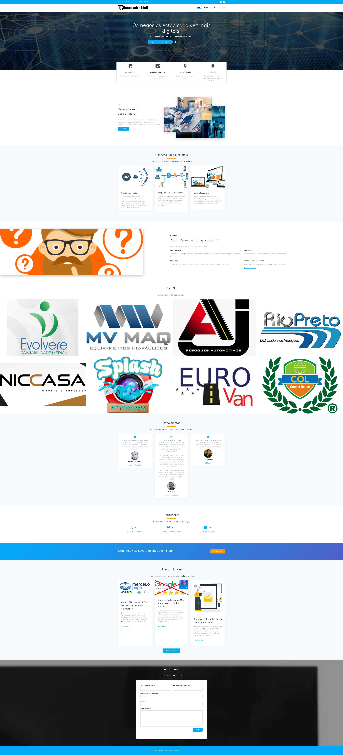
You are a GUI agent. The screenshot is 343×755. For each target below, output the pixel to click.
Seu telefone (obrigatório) (150, 693)
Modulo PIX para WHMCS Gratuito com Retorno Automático (134, 605)
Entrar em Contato (250, 268)
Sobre (206, 7)
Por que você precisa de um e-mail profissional (208, 621)
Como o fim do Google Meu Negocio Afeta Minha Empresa (170, 603)
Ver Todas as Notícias (171, 650)
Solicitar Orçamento (185, 42)
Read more (124, 626)
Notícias (213, 7)
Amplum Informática (134, 465)
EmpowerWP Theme (188, 750)
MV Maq (208, 463)
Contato (222, 7)
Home (199, 7)
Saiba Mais (123, 128)
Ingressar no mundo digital (160, 42)
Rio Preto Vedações (171, 495)
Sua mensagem (145, 709)
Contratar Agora (218, 551)
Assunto (143, 701)
